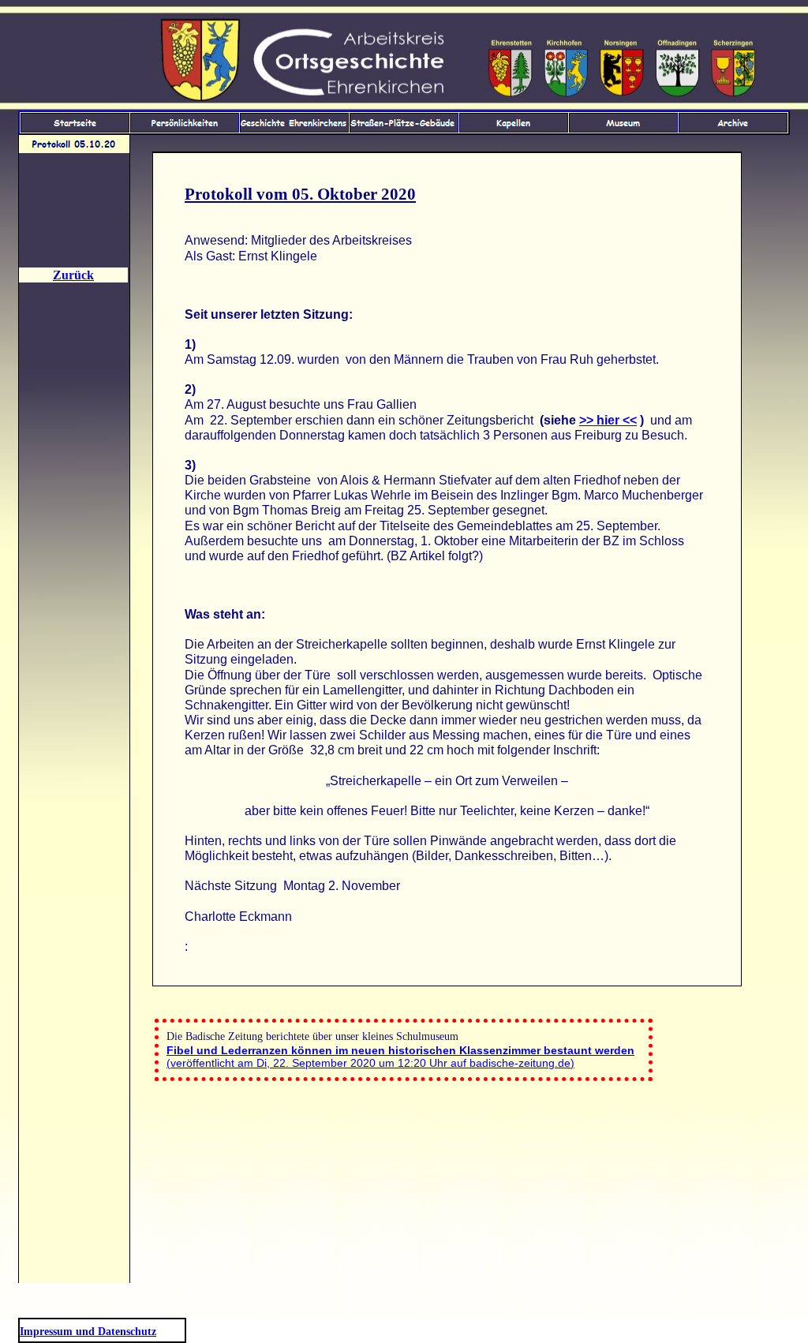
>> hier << (608, 420)
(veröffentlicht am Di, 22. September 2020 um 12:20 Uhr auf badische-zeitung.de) (400, 1056)
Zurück (73, 275)
